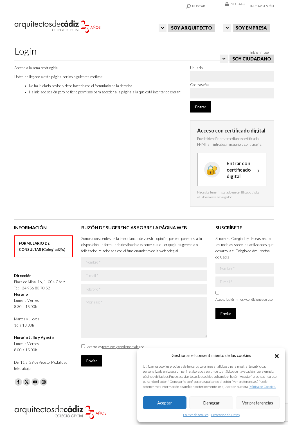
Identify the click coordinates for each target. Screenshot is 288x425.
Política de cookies (195, 415)
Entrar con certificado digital (239, 169)
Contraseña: (200, 84)
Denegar (211, 402)
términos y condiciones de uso (123, 347)
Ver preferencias (257, 402)
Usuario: (196, 68)
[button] (277, 355)
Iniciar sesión (262, 6)
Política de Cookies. (262, 386)
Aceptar (164, 402)
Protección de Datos (225, 415)
